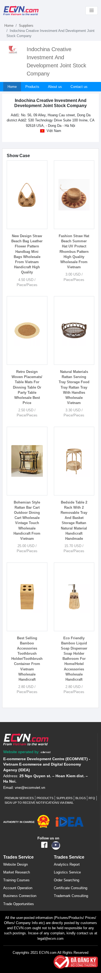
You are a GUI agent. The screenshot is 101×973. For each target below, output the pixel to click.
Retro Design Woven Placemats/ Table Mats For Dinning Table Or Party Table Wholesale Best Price (27, 387)
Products (32, 87)
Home (8, 26)
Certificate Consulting (70, 888)
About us (55, 87)
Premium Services (19, 798)
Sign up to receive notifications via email (39, 802)
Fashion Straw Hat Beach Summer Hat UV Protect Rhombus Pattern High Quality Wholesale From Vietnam (74, 251)
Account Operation (17, 888)
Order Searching (66, 880)
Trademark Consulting (71, 896)
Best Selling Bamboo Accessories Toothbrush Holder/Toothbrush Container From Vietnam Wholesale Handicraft (27, 659)
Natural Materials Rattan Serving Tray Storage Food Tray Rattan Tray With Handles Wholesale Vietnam (74, 387)
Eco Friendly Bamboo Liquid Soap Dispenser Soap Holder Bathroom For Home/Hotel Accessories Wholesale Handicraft (74, 659)
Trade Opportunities (18, 904)
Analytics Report (67, 864)
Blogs (80, 798)
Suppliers (26, 26)
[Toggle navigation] (91, 10)
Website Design (15, 864)
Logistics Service (67, 872)
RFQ (92, 798)
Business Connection (19, 896)
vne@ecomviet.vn (30, 788)
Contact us (79, 87)
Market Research (16, 872)
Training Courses (16, 880)
